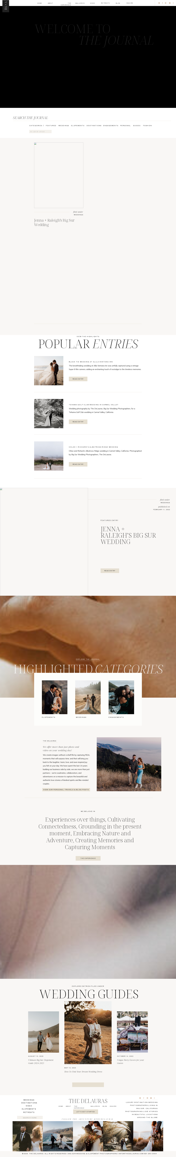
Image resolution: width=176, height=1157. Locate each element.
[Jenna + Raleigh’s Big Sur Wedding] (58, 175)
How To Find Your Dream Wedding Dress (83, 1071)
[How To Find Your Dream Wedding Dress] (88, 1032)
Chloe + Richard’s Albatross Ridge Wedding (93, 447)
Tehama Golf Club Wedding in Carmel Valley (93, 405)
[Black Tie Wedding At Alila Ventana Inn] (48, 370)
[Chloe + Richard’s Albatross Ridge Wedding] (48, 456)
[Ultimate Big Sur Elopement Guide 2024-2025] (43, 1032)
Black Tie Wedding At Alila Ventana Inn (91, 362)
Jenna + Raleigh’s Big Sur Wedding (54, 222)
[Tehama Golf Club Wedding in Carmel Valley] (48, 413)
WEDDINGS (78, 215)
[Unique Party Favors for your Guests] (132, 1032)
